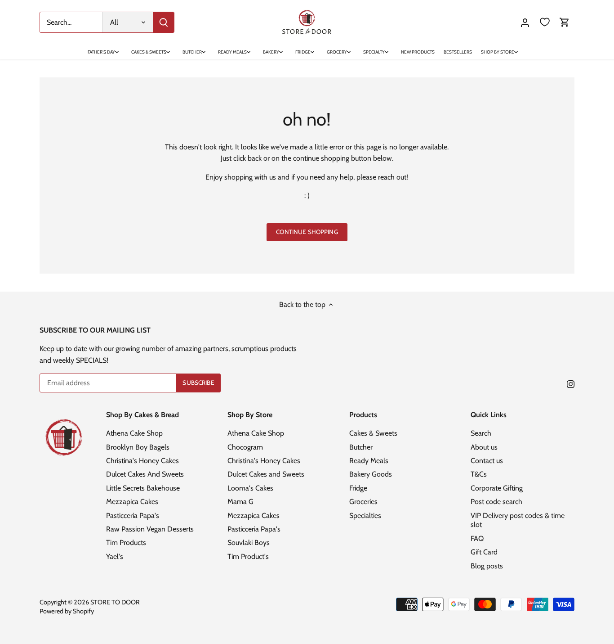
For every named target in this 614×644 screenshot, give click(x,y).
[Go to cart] (564, 22)
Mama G (240, 501)
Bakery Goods (370, 474)
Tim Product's (248, 556)
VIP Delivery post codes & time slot (518, 520)
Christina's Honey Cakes (142, 460)
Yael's (114, 556)
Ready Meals (368, 460)
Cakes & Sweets (373, 433)
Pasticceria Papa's (132, 515)
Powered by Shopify (67, 611)
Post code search (496, 501)
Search (481, 433)
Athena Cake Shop (134, 433)
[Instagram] (570, 383)
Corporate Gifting (497, 488)
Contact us (487, 460)
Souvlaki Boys (248, 542)
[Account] (525, 22)
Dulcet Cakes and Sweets (265, 474)
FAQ (477, 538)
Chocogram (245, 447)
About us (484, 447)
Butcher (361, 447)
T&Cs (479, 474)
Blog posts (487, 566)
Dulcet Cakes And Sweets (145, 474)
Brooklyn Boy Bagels (137, 447)
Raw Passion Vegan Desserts (150, 529)
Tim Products (126, 542)
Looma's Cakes (250, 488)
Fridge (358, 488)
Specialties (365, 515)
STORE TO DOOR (115, 602)
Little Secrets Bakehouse (143, 488)
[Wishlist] (545, 22)
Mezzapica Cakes (132, 501)
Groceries (363, 501)
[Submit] (163, 22)
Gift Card (484, 552)
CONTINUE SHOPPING (307, 231)
